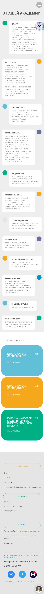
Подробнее (13, 394)
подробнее (13, 362)
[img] (11, 574)
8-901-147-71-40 (12, 566)
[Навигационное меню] (39, 5)
